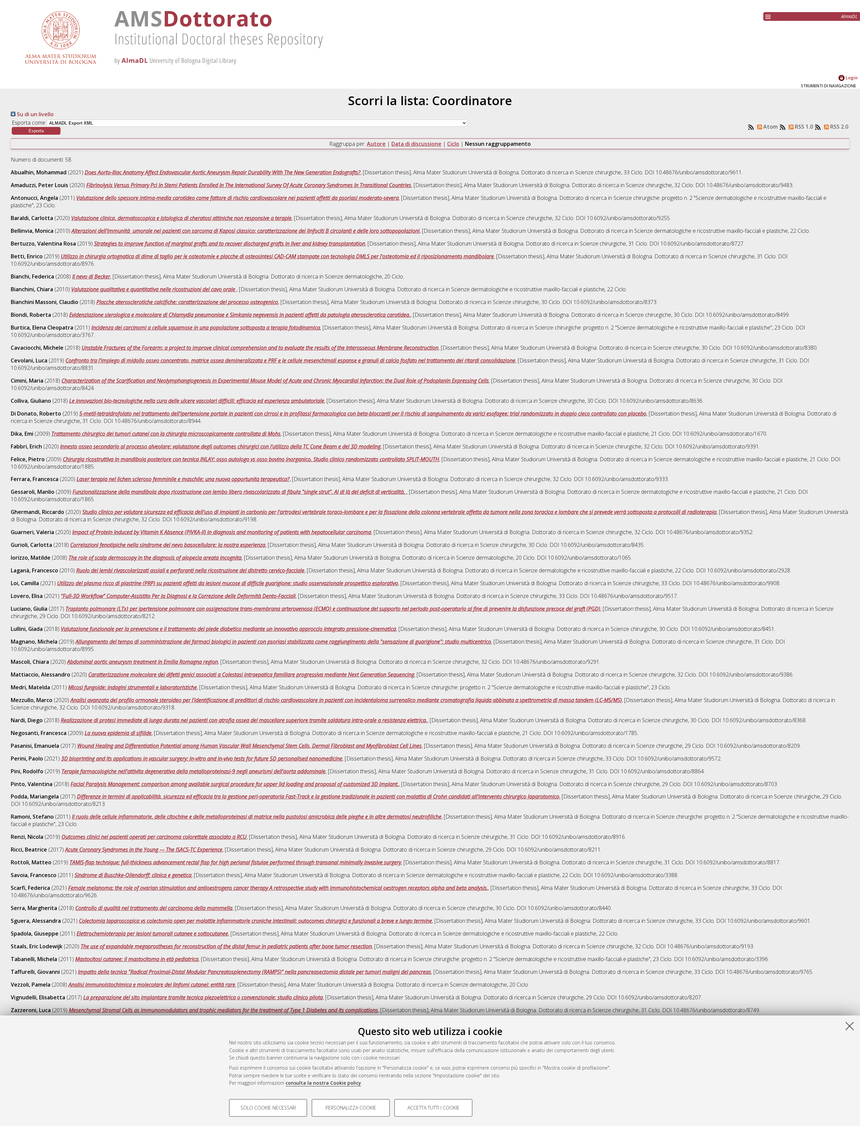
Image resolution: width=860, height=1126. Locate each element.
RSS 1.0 (803, 126)
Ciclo (453, 143)
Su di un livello (34, 114)
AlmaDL (849, 16)
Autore (376, 143)
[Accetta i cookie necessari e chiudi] (849, 1026)
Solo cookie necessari (268, 1108)
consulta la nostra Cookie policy (323, 1083)
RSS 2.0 (838, 126)
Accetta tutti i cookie (433, 1108)
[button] (36, 131)
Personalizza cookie (351, 1108)
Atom (770, 126)
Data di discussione (416, 143)
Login (851, 78)
